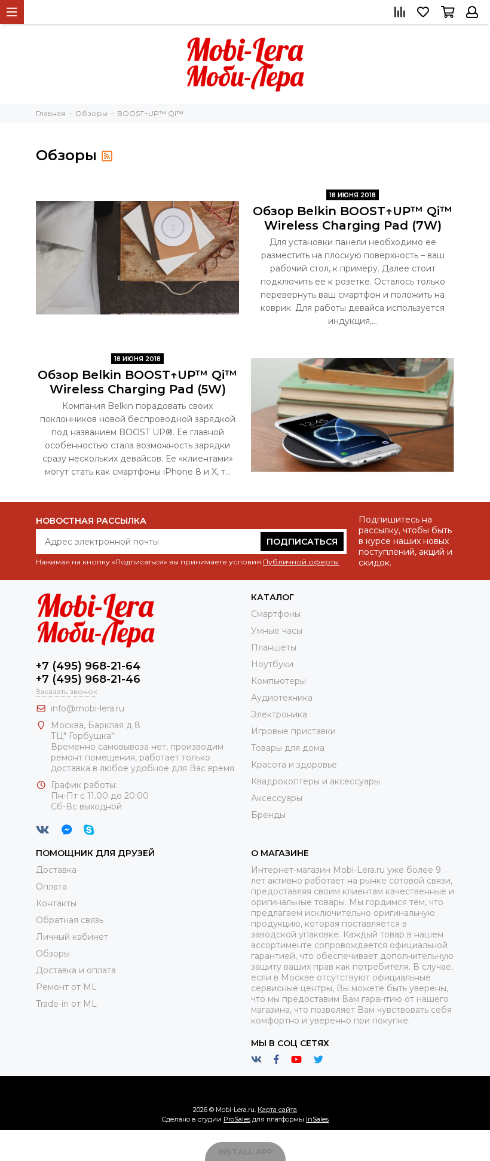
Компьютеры (278, 681)
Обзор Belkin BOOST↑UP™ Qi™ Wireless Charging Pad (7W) (352, 218)
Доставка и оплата (76, 970)
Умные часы (276, 630)
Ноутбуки (272, 664)
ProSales (236, 1119)
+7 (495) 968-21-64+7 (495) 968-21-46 (88, 672)
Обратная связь (69, 920)
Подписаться (302, 541)
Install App (245, 1151)
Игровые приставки (293, 731)
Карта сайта (277, 1109)
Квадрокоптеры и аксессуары (315, 781)
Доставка (56, 869)
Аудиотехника (282, 697)
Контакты (56, 903)
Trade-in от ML (66, 1003)
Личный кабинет (72, 936)
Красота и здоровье (294, 764)
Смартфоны (276, 614)
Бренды (268, 814)
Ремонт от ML (66, 987)
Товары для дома (287, 748)
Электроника (279, 714)
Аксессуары (276, 798)
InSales (317, 1119)
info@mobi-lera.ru (87, 708)
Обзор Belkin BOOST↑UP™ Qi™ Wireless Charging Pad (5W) (137, 382)
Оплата (51, 886)
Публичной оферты (301, 561)
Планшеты (273, 647)
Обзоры (53, 953)
